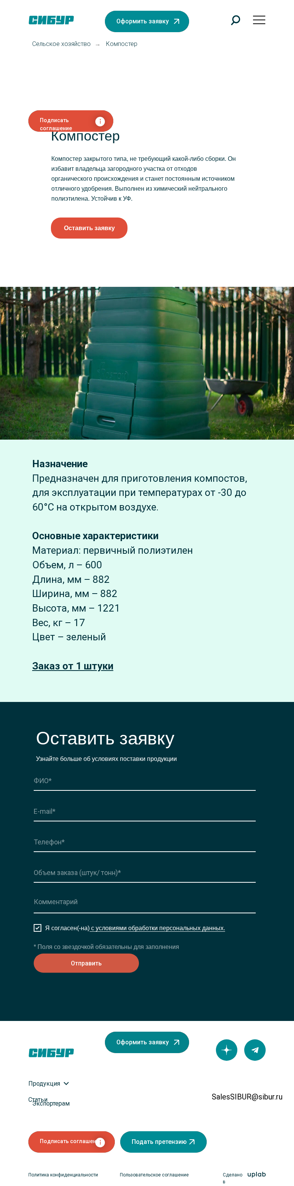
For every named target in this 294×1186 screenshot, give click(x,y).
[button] (147, 21)
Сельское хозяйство (61, 43)
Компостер (121, 43)
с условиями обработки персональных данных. (157, 928)
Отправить (86, 963)
